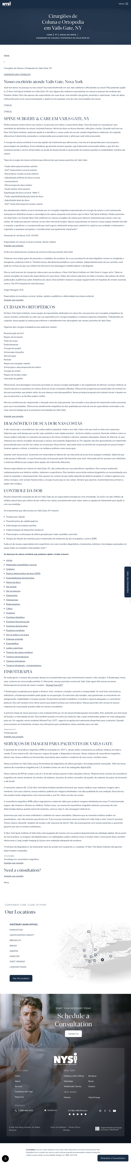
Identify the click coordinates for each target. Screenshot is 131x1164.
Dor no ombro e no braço (17, 634)
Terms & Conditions (58, 1127)
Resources (19, 1097)
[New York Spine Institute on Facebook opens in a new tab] (105, 1111)
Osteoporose (12, 599)
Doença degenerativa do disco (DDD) (23, 573)
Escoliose (10, 612)
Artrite (9, 560)
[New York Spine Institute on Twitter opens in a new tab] (109, 1111)
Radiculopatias (13, 604)
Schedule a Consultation (113, 1158)
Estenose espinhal (14, 639)
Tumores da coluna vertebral (19, 652)
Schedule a (73, 1017)
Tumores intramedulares (17, 656)
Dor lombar (11, 586)
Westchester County (22, 935)
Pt (56, 35)
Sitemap (66, 1130)
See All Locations (21, 978)
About (17, 1081)
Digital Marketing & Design (111, 1129)
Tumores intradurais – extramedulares (23, 665)
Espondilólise (12, 643)
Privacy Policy (74, 1127)
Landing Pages (18, 966)
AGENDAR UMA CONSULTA (17, 74)
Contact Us (73, 1033)
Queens (14, 951)
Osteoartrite (12, 595)
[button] (5, 1158)
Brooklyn (15, 940)
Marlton (14, 956)
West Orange (17, 961)
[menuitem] (100, 1111)
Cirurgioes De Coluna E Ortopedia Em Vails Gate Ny (63, 38)
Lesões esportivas (14, 648)
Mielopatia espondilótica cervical (21, 564)
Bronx (13, 945)
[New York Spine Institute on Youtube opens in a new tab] (114, 1111)
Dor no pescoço (13, 591)
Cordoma (10, 569)
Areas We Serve (68, 35)
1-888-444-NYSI (70, 1155)
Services (18, 1086)
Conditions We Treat (23, 1091)
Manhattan (16, 929)
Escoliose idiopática (15, 617)
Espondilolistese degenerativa (20, 577)
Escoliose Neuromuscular (18, 621)
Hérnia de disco (13, 582)
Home (49, 35)
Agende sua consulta (13, 245)
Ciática (9, 608)
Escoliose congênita (15, 630)
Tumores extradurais (15, 661)
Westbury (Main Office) (24, 924)
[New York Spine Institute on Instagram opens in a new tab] (100, 1111)
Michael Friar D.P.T (54, 685)
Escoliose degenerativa (17, 626)
